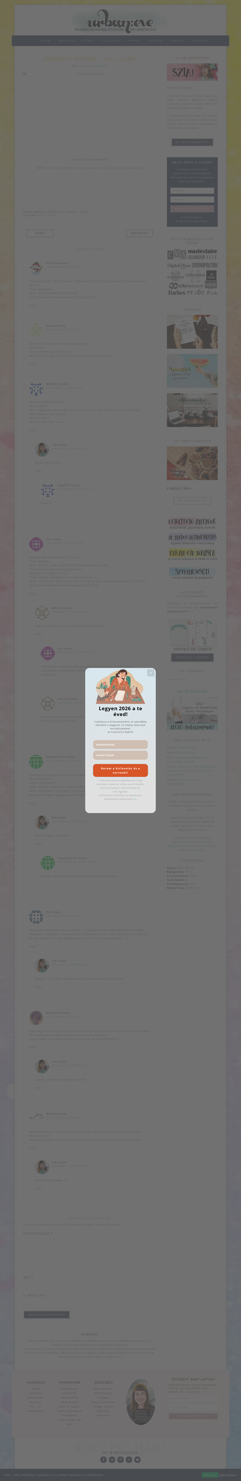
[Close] (150, 672)
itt (135, 799)
